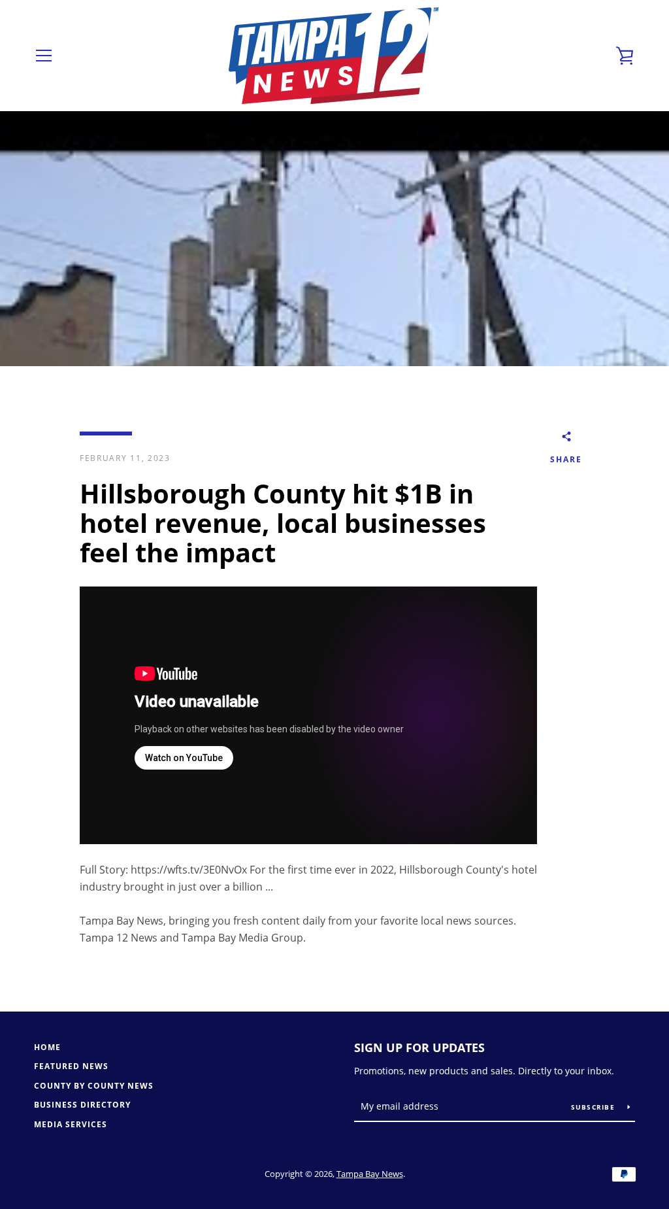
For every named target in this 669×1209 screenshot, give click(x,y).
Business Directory (82, 1104)
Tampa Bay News (369, 1174)
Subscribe (594, 1107)
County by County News (94, 1085)
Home (47, 1047)
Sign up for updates (419, 1047)
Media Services (70, 1124)
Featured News (71, 1066)
